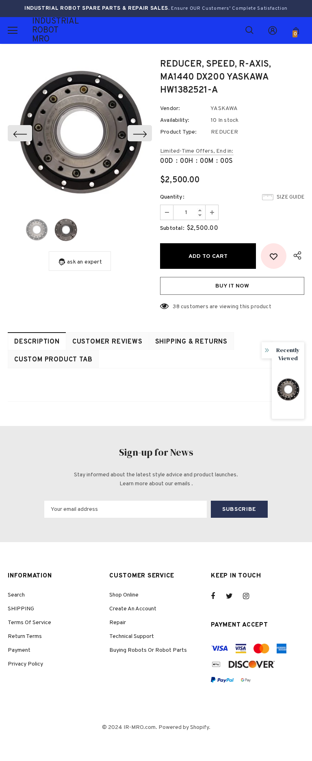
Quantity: (172, 197)
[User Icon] (272, 30)
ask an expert (84, 262)
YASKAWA (224, 108)
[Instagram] (250, 596)
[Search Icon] (249, 30)
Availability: (175, 120)
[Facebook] (218, 596)
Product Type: (178, 132)
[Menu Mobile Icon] (12, 30)
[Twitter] (233, 596)
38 (176, 306)
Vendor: (170, 108)
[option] (80, 133)
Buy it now (232, 286)
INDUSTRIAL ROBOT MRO (42, 30)
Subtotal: (172, 228)
